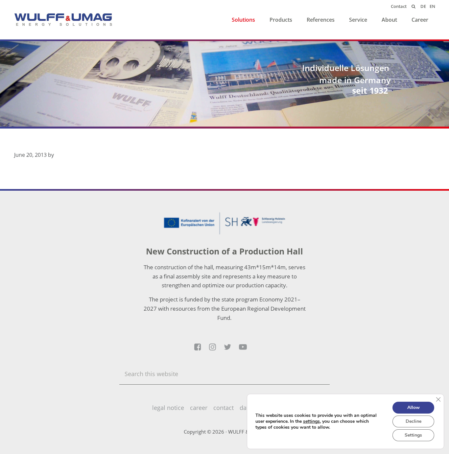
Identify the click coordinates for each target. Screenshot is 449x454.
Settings (413, 435)
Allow (413, 407)
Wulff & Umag (63, 20)
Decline (413, 421)
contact (223, 408)
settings (311, 421)
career (198, 408)
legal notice (168, 408)
